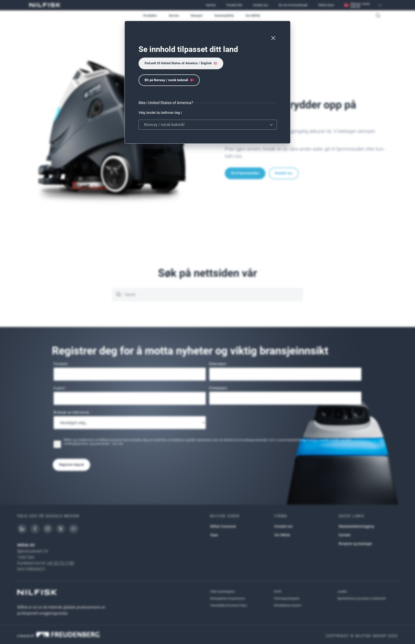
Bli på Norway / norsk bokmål (166, 80)
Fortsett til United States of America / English (178, 63)
